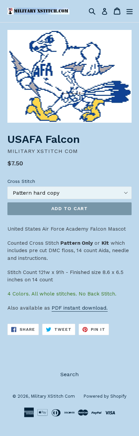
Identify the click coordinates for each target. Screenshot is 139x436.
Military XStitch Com (53, 396)
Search (69, 374)
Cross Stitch (21, 181)
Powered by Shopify (105, 396)
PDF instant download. (80, 308)
